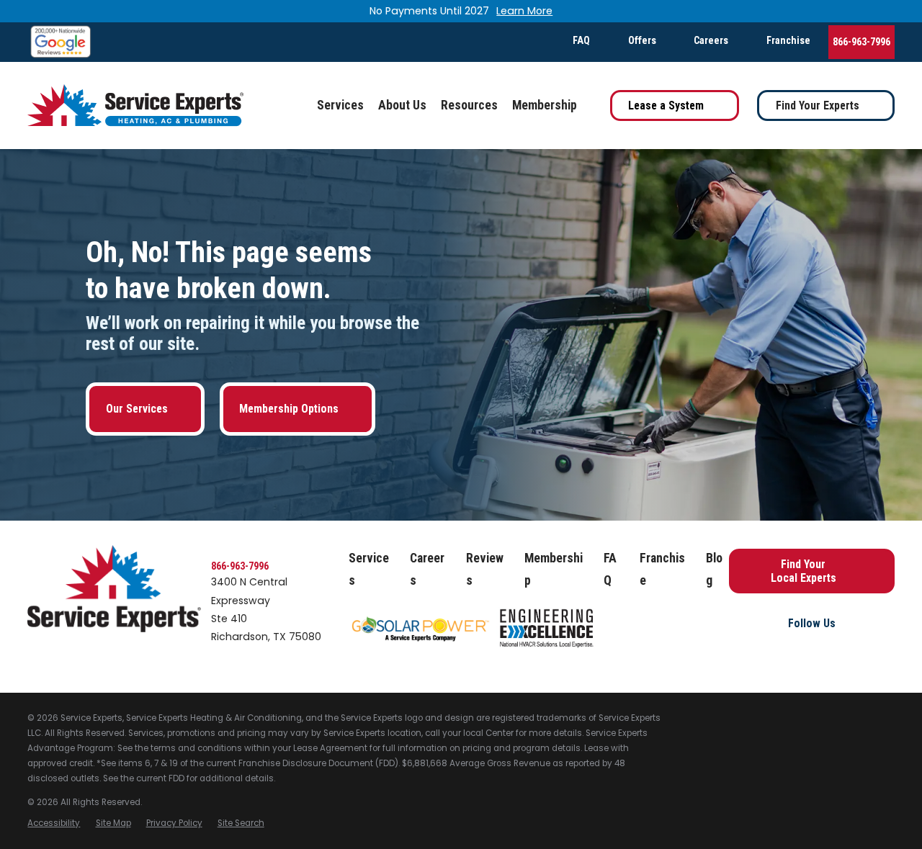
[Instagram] (812, 650)
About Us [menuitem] (402, 105)
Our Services (137, 408)
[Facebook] (782, 650)
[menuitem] (53, 823)
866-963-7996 (861, 42)
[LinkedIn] (841, 650)
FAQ (581, 40)
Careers (711, 40)
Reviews (484, 569)
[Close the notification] (895, 11)
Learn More (524, 11)
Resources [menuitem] (469, 105)
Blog (714, 569)
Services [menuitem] (340, 105)
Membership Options (289, 408)
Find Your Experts (817, 105)
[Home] (135, 105)
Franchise (788, 40)
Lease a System (666, 105)
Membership (553, 569)
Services (369, 569)
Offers (641, 40)
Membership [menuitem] (544, 105)
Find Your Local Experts (803, 571)
